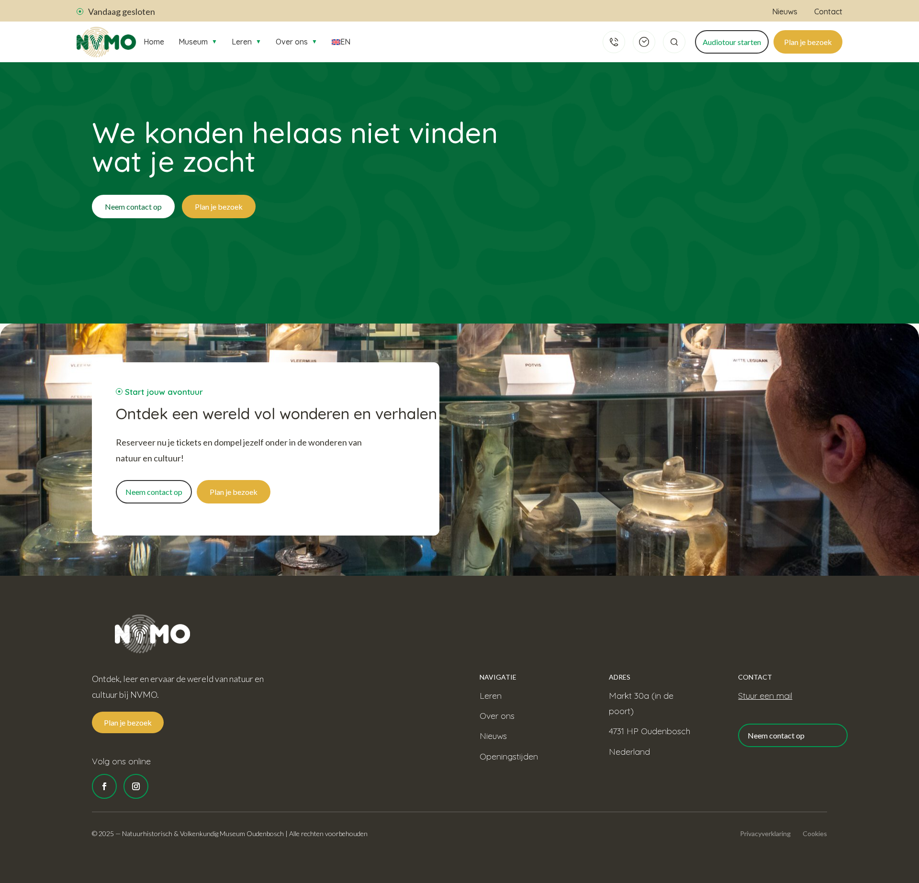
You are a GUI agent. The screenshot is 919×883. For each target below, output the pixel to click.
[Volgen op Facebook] (104, 786)
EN (345, 41)
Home (154, 41)
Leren (246, 41)
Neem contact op (133, 206)
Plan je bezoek (808, 41)
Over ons (296, 41)
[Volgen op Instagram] (135, 786)
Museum (198, 41)
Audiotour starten (732, 41)
